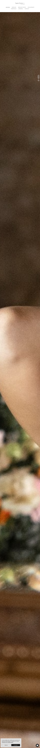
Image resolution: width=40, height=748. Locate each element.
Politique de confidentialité (7, 742)
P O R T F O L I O (13, 8)
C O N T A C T (27, 8)
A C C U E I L (8, 7)
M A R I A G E (14, 7)
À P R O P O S (20, 8)
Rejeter (6, 745)
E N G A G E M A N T (31, 7)
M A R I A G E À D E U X (22, 7)
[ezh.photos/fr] (20, 3)
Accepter (16, 745)
